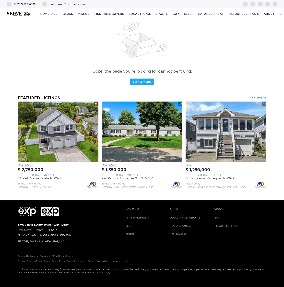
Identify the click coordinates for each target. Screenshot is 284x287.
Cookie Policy (58, 261)
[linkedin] (252, 3)
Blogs (68, 13)
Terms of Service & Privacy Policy (34, 261)
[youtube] (267, 3)
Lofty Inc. (34, 256)
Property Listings (96, 261)
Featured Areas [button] (210, 13)
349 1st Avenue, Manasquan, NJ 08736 (210, 178)
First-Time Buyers (109, 13)
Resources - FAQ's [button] (244, 13)
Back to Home (142, 81)
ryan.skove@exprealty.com (55, 234)
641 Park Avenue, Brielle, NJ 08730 (40, 178)
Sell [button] (187, 13)
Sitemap (110, 261)
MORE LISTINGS (257, 98)
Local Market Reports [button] (148, 13)
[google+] (274, 3)
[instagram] (260, 3)
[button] (147, 209)
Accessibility (122, 261)
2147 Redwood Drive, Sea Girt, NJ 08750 (127, 178)
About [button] (269, 13)
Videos (83, 13)
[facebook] (245, 3)
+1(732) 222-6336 (27, 234)
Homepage (49, 13)
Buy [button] (176, 13)
